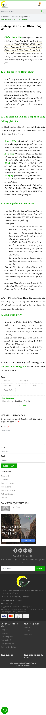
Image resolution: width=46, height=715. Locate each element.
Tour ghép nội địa (8, 490)
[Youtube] (25, 550)
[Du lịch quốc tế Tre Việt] (4, 5)
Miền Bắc (27, 627)
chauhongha (23, 380)
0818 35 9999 (16, 600)
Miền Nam (27, 634)
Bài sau (22, 405)
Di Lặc (7, 163)
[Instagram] (30, 550)
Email (3, 456)
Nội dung (5, 426)
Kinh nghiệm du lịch (8, 494)
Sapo (27, 665)
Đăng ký (39, 568)
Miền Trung (28, 631)
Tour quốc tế (6, 487)
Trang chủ (5, 476)
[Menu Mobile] (43, 4)
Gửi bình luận (9, 466)
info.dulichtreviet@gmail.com (18, 597)
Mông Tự (8, 175)
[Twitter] (20, 550)
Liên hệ (4, 497)
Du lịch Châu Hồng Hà (13, 366)
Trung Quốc (8, 390)
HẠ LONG (16, 507)
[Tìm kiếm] (42, 11)
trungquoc (37, 385)
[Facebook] (15, 550)
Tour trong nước (7, 483)
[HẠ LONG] (5, 508)
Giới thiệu (4, 480)
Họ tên (4, 447)
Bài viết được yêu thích (15, 503)
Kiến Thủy (9, 154)
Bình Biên (10, 141)
